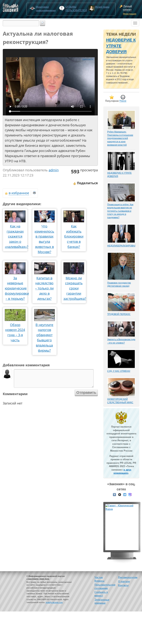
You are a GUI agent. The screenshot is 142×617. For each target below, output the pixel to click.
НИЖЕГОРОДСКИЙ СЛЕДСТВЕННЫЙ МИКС (120, 401)
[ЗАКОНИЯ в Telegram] (124, 494)
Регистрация (129, 14)
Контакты (123, 585)
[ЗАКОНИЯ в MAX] (130, 494)
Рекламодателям (127, 577)
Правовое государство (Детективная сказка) (119, 284)
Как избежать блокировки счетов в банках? (73, 236)
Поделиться (87, 183)
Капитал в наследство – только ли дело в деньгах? (44, 288)
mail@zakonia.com (54, 602)
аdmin (54, 170)
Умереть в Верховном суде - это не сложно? (121, 341)
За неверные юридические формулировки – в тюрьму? (17, 288)
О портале (124, 581)
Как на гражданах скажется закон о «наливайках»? (16, 236)
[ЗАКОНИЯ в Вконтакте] (114, 494)
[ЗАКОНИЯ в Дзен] (119, 494)
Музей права (102, 7)
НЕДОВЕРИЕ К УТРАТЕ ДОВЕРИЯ (121, 46)
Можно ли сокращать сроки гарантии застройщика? (74, 288)
